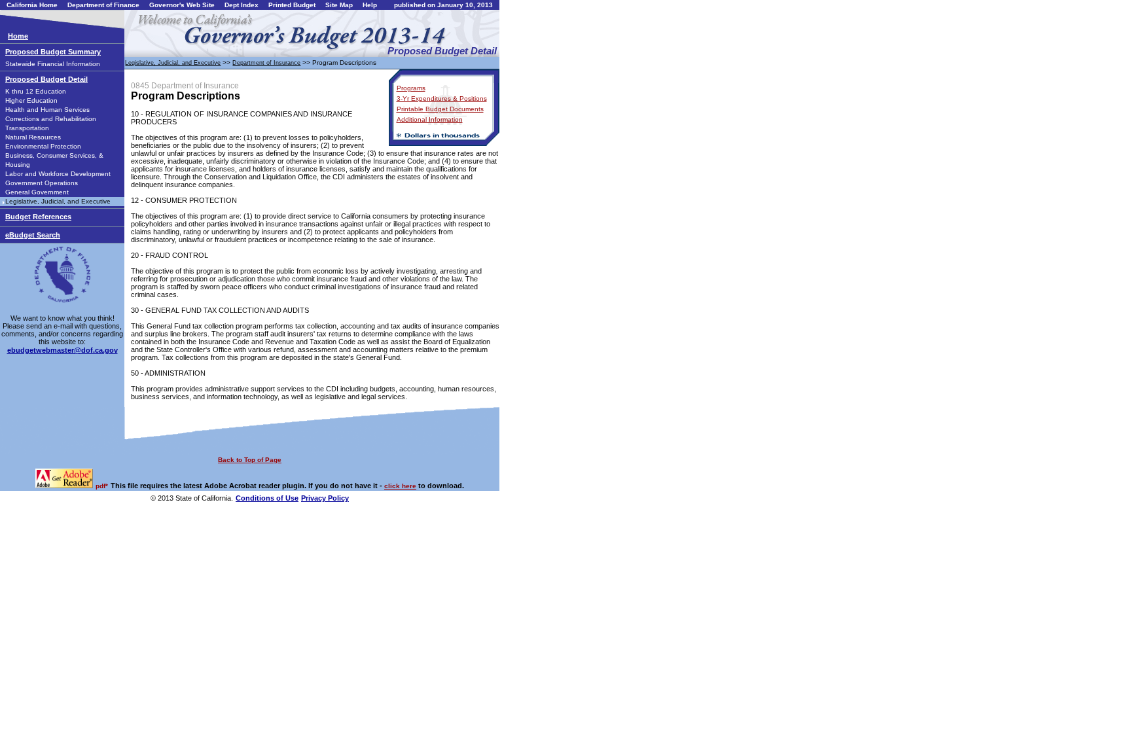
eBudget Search (32, 235)
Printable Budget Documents (440, 109)
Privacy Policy (325, 498)
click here (400, 486)
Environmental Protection (43, 146)
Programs (411, 88)
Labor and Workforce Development (58, 173)
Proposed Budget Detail (46, 79)
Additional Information (430, 119)
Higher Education (31, 100)
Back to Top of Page (249, 459)
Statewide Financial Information (52, 63)
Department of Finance (103, 5)
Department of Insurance (266, 63)
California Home (32, 5)
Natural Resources (33, 137)
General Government (37, 192)
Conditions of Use (267, 498)
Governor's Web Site (182, 5)
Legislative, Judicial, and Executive (58, 201)
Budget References (38, 217)
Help (370, 5)
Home (18, 36)
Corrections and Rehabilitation (50, 118)
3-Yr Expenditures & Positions (442, 98)
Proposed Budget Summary (53, 52)
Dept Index (241, 5)
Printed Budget (291, 5)
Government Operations (41, 183)
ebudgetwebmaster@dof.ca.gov (62, 350)
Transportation (27, 128)
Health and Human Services (47, 109)
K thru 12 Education (35, 91)
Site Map (339, 5)
